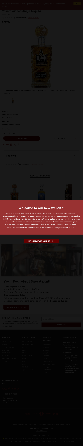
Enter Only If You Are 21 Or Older (41, 241)
